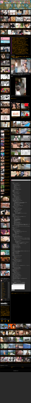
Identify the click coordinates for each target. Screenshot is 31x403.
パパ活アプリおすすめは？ (4, 298)
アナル (8, 306)
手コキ (5, 312)
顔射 (6, 315)
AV (1, 306)
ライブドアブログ (3, 295)
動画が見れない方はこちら (13, 98)
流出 (3, 313)
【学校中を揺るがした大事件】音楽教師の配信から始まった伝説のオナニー (19, 43)
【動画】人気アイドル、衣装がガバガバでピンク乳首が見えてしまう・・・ (19, 46)
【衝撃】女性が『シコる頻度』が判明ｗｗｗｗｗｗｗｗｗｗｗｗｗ (18, 40)
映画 (9, 312)
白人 (1, 314)
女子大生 (8, 311)
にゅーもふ (3, 285)
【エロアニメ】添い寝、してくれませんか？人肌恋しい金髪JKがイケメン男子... (20, 50)
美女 (7, 314)
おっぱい (3, 306)
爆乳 (9, 313)
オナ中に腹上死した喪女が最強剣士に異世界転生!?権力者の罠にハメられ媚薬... (20, 38)
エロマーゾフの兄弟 (3, 291)
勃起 (3, 311)
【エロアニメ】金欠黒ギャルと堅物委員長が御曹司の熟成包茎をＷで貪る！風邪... (20, 49)
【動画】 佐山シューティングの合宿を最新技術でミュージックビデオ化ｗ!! (19, 52)
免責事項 (12, 367)
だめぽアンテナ (3, 284)
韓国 (5, 315)
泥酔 (1, 313)
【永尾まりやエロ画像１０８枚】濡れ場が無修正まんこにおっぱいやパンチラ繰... (20, 45)
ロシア (5, 310)
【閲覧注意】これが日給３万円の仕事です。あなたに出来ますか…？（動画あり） (16, 293)
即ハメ (5, 311)
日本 (7, 312)
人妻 (2, 311)
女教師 (2, 312)
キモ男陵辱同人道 (3, 288)
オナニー (5, 307)
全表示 (1, 301)
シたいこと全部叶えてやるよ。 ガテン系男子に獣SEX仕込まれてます (19, 51)
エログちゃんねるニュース (4, 294)
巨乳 (3, 312)
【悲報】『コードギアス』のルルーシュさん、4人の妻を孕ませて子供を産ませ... (20, 44)
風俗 (8, 315)
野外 (2, 315)
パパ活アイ (3, 297)
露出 (4, 315)
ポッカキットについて (2, 367)
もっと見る (2, 317)
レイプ (2, 310)
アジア (6, 306)
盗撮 (3, 314)
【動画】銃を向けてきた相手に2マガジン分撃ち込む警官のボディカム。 (19, 37)
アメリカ (2, 307)
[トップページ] (1, 2)
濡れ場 (7, 313)
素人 (4, 314)
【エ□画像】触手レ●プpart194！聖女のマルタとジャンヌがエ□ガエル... (19, 39)
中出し (7, 310)
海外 (5, 313)
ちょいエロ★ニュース (4, 289)
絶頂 (6, 314)
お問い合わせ (23, 367)
